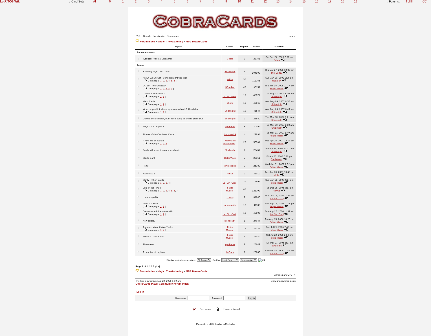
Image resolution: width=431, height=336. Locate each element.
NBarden (276, 80)
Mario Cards (149, 101)
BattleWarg (230, 158)
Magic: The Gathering (170, 41)
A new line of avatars (153, 140)
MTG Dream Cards (196, 41)
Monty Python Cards (153, 180)
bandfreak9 (230, 134)
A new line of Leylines (154, 252)
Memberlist (159, 36)
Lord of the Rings (152, 188)
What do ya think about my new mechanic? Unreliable (170, 109)
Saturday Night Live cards (156, 71)
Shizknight (230, 71)
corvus (276, 190)
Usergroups (173, 36)
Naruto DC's (149, 173)
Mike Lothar (230, 324)
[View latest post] (283, 60)
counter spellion (151, 197)
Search (147, 36)
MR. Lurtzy (276, 73)
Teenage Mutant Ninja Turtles (158, 227)
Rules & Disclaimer (162, 58)
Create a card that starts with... (159, 211)
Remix (146, 166)
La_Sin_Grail (229, 96)
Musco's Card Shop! (153, 236)
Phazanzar (148, 244)
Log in (292, 36)
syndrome (230, 126)
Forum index (147, 41)
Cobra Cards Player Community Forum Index (162, 283)
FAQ (138, 36)
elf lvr (230, 79)
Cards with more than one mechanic (161, 150)
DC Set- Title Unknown (154, 85)
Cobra (230, 58)
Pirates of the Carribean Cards (158, 134)
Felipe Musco (277, 88)
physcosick (230, 166)
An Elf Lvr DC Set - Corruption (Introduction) (165, 78)
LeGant (230, 252)
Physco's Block (150, 203)
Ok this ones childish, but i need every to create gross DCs (173, 118)
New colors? (149, 221)
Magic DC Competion (154, 126)
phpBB (210, 324)
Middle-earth (149, 158)
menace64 (229, 221)
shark (230, 103)
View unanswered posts (283, 281)
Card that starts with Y (154, 93)
